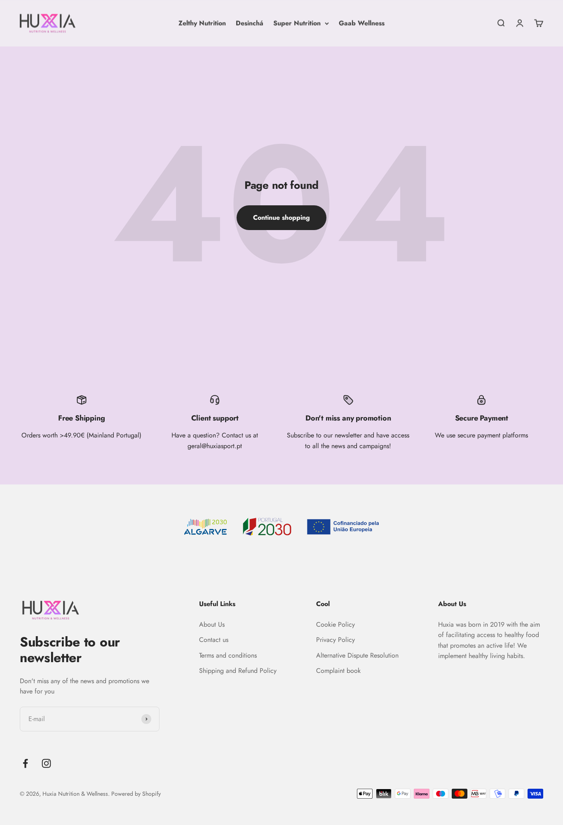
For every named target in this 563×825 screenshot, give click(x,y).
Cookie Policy (335, 624)
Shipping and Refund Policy (238, 670)
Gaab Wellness (362, 23)
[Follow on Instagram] (46, 763)
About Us (212, 624)
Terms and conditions (228, 655)
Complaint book (338, 670)
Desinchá (249, 23)
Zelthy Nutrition (202, 23)
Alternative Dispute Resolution (357, 655)
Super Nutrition (297, 23)
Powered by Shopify (136, 794)
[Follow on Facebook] (25, 763)
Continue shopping (281, 217)
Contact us (213, 639)
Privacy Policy (335, 639)
